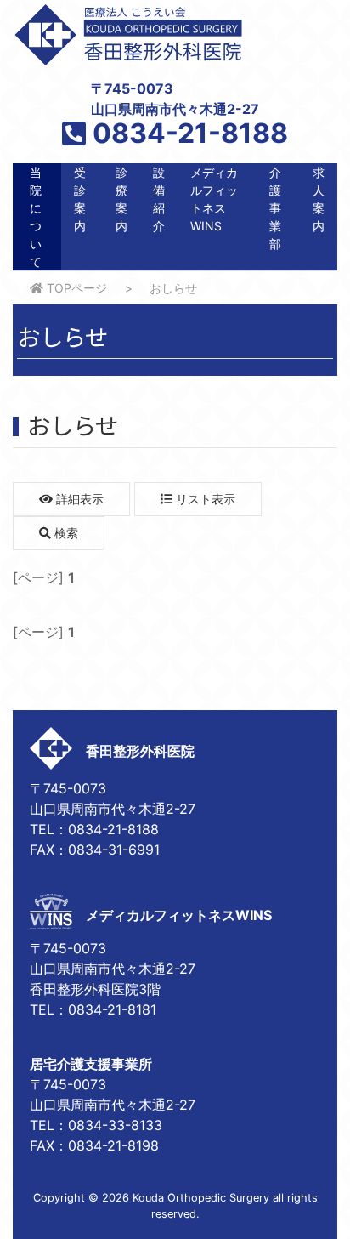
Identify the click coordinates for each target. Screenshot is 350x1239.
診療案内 (121, 199)
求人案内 (319, 199)
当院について (36, 217)
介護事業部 (275, 208)
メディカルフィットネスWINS (214, 199)
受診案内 (80, 199)
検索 (64, 533)
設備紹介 (159, 199)
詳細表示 (78, 499)
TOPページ (75, 288)
